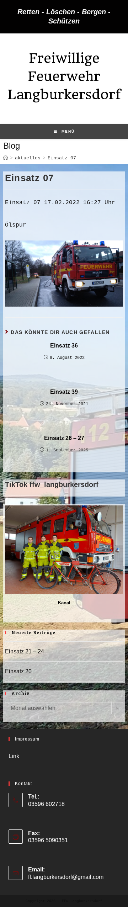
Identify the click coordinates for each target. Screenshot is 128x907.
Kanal (64, 602)
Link (14, 756)
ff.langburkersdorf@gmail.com (65, 877)
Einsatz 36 (64, 346)
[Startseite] (5, 158)
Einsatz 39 (64, 392)
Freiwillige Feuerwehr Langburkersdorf (64, 76)
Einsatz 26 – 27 (64, 438)
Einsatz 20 (18, 671)
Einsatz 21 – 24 (24, 651)
